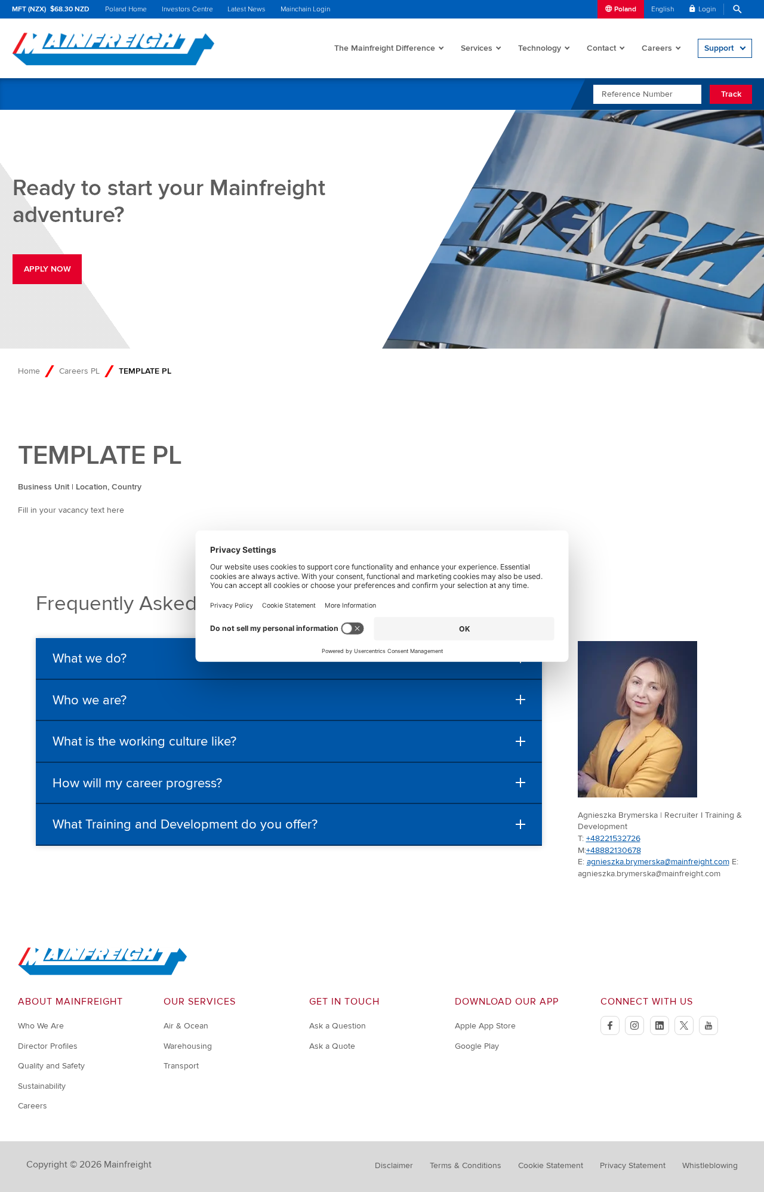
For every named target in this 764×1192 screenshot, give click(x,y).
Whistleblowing (710, 1165)
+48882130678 (613, 850)
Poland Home (126, 9)
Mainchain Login (305, 9)
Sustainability (42, 1086)
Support (719, 48)
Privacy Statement (633, 1165)
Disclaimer (394, 1165)
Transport (181, 1066)
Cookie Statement (550, 1165)
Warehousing (188, 1046)
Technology (539, 48)
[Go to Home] (102, 973)
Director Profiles (48, 1046)
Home (29, 371)
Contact (601, 48)
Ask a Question (337, 1026)
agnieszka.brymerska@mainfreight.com (658, 862)
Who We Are (41, 1026)
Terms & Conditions (465, 1165)
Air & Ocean (186, 1026)
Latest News (246, 9)
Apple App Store (485, 1026)
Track (731, 94)
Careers (657, 48)
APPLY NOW (47, 269)
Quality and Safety (51, 1066)
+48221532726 (613, 838)
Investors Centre (187, 9)
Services (476, 48)
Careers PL (79, 371)
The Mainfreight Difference (384, 48)
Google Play (477, 1046)
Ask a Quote (332, 1046)
